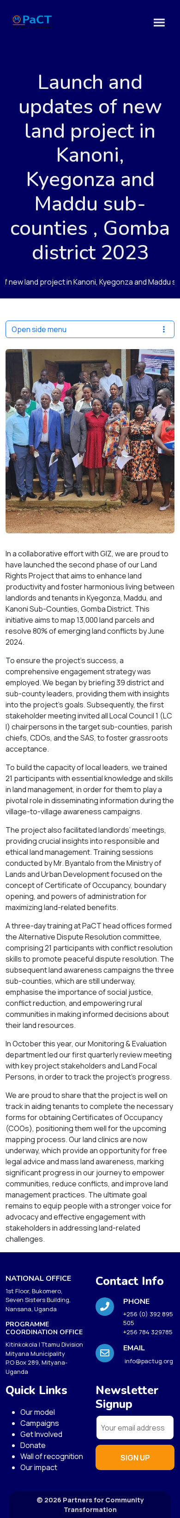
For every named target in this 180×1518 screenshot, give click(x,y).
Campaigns (39, 1423)
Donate (33, 1445)
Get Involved (41, 1434)
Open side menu (39, 329)
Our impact (38, 1467)
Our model (37, 1412)
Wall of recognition (51, 1456)
